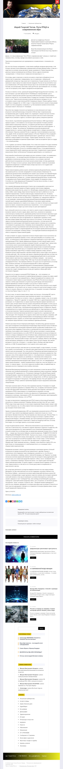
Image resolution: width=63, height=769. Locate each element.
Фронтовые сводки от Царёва (28, 740)
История (22, 717)
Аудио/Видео (23, 706)
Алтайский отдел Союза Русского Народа (33, 10)
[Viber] (15, 501)
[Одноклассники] (8, 501)
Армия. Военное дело (26, 704)
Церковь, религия (25, 743)
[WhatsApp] (17, 501)
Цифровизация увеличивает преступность (43, 548)
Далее (33, 557)
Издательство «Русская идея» (27, 766)
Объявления (23, 730)
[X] (11, 501)
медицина (23, 722)
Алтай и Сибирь (24, 701)
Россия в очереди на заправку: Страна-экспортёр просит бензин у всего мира (42, 609)
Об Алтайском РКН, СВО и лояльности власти (31, 680)
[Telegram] (21, 501)
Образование (24, 727)
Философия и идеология (27, 738)
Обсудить (36, 33)
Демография (23, 712)
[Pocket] (13, 501)
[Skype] (19, 501)
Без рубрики (23, 709)
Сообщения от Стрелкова (27, 735)
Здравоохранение (25, 714)
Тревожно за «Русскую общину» (27, 685)
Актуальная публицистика (27, 698)
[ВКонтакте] (6, 501)
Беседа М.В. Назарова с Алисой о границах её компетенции (43, 589)
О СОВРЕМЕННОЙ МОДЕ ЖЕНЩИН (41, 568)
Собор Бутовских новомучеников (27, 676)
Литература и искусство (26, 719)
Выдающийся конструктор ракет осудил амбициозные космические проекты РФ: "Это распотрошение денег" (10, 512)
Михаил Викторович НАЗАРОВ (29, 684)
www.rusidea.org (16, 495)
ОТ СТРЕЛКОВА (24, 733)
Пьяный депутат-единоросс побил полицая (10, 522)
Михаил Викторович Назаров (29, 668)
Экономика (23, 746)
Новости (22, 725)
